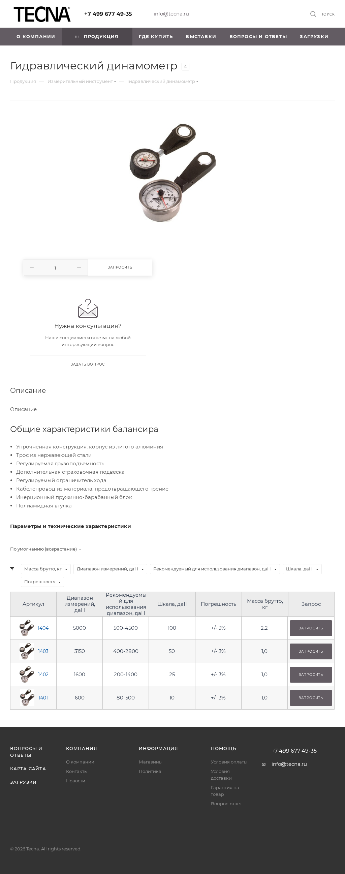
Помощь (223, 748)
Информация (158, 748)
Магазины (150, 761)
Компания (81, 748)
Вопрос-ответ (226, 803)
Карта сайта (28, 768)
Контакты (77, 771)
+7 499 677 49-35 (108, 14)
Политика (150, 771)
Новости (75, 780)
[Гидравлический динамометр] (172, 173)
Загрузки (23, 782)
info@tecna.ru (171, 13)
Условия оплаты (229, 761)
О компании (80, 761)
